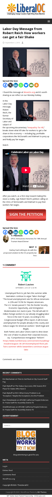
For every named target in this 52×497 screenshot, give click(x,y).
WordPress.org (9, 479)
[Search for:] (26, 425)
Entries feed (8, 470)
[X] (10, 85)
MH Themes (41, 492)
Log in (5, 466)
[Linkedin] (15, 85)
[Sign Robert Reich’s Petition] (26, 215)
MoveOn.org (29, 92)
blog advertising (19, 454)
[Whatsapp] (21, 85)
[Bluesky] (26, 85)
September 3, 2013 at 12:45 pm (26, 288)
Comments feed (9, 474)
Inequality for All (35, 127)
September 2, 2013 (12, 42)
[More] (36, 85)
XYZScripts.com (39, 496)
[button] (48, 21)
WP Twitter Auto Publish (15, 496)
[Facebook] (5, 85)
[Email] (31, 85)
